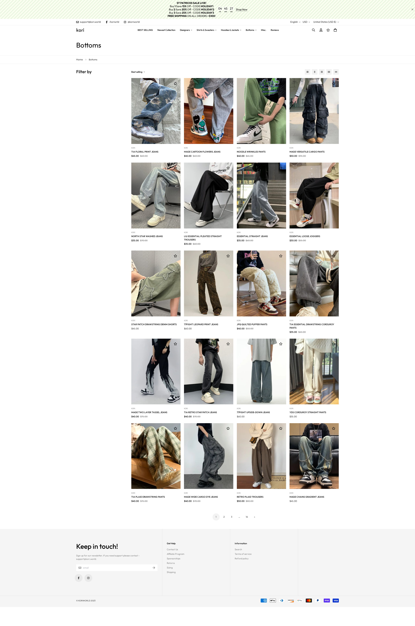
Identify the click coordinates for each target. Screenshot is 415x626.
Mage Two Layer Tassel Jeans (149, 412)
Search (238, 549)
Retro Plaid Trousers (250, 496)
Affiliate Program (175, 553)
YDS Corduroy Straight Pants (308, 412)
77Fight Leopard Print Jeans (201, 324)
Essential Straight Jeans (252, 236)
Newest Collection (166, 30)
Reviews (275, 30)
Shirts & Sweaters (205, 30)
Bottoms (250, 30)
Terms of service (243, 553)
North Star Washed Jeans (147, 236)
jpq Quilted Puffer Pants (252, 324)
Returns (171, 563)
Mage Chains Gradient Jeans (307, 496)
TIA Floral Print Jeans (144, 151)
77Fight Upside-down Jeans (253, 412)
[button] (335, 30)
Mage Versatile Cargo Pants (307, 151)
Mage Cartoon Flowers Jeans (202, 151)
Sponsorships (173, 558)
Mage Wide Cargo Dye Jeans (201, 496)
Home (79, 59)
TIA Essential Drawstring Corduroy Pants (312, 326)
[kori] (80, 30)
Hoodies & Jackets (230, 30)
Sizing (170, 567)
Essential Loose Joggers (305, 236)
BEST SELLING (145, 30)
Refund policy (242, 558)
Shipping (171, 572)
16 (247, 516)
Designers (185, 30)
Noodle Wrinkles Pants (251, 151)
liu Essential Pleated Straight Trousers (203, 238)
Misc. (263, 30)
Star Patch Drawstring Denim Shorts (154, 324)
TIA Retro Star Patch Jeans (200, 412)
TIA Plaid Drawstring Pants (148, 496)
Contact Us (172, 549)
